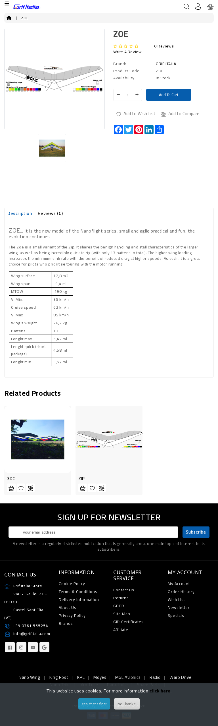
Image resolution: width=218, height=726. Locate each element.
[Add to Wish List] (21, 488)
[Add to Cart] (11, 488)
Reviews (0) (50, 213)
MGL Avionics (128, 677)
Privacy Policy (72, 615)
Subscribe (196, 532)
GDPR (118, 605)
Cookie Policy (72, 583)
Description (19, 213)
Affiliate (120, 629)
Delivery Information (79, 599)
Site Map (121, 613)
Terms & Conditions (78, 591)
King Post (58, 677)
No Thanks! (127, 704)
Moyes (99, 677)
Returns (121, 597)
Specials (176, 615)
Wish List (176, 599)
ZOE (25, 18)
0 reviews (164, 46)
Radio (155, 677)
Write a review (127, 51)
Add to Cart (168, 94)
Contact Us (123, 590)
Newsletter (179, 607)
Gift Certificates (128, 621)
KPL (81, 677)
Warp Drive (180, 677)
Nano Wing (29, 677)
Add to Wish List (139, 113)
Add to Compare (183, 113)
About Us (67, 607)
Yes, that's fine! (94, 704)
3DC (11, 478)
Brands (66, 623)
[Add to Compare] (30, 488)
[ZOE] (54, 148)
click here (160, 690)
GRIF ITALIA (166, 63)
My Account (179, 583)
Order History (181, 591)
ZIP (81, 478)
